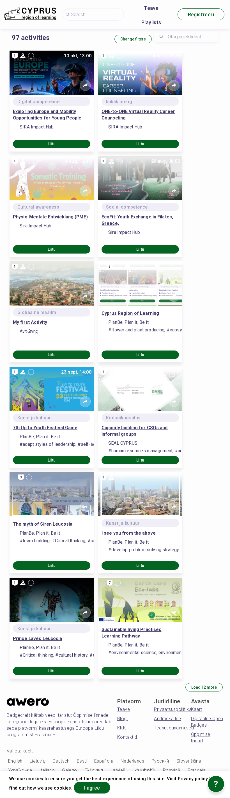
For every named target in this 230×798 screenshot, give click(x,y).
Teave (151, 8)
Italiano (47, 770)
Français (196, 770)
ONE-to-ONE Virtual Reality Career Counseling (138, 115)
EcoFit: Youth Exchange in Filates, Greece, (137, 220)
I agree (92, 788)
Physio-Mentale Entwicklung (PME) (50, 217)
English (15, 761)
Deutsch (61, 761)
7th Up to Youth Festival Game (45, 427)
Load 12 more (204, 687)
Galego (69, 770)
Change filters (133, 39)
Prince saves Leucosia (37, 638)
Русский (160, 761)
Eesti (82, 761)
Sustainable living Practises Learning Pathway (131, 633)
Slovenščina (188, 761)
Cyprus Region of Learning (130, 313)
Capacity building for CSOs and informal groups (135, 431)
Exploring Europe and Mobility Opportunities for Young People (47, 115)
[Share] (85, 85)
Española (103, 761)
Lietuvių (37, 761)
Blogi (122, 718)
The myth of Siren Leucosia (42, 524)
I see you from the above (129, 533)
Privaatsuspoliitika (173, 709)
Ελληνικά (93, 770)
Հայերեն (145, 770)
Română (171, 770)
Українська (20, 770)
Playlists (151, 22)
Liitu (52, 144)
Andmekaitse (167, 718)
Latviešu (119, 770)
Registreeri (201, 14)
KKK (121, 728)
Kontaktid (127, 737)
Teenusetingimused (174, 728)
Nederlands (132, 761)
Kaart (196, 709)
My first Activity (30, 322)
